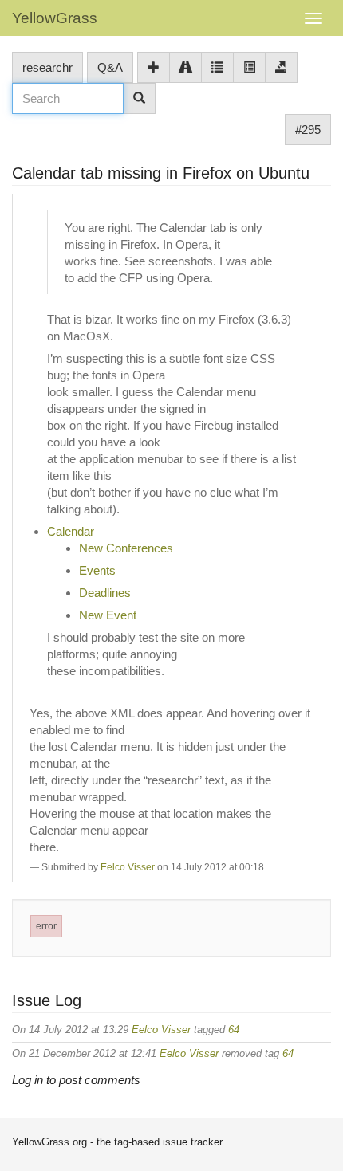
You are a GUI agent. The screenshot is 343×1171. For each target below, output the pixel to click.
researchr (47, 67)
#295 (308, 129)
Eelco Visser (128, 867)
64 (233, 1029)
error (46, 926)
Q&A (110, 67)
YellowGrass (54, 18)
